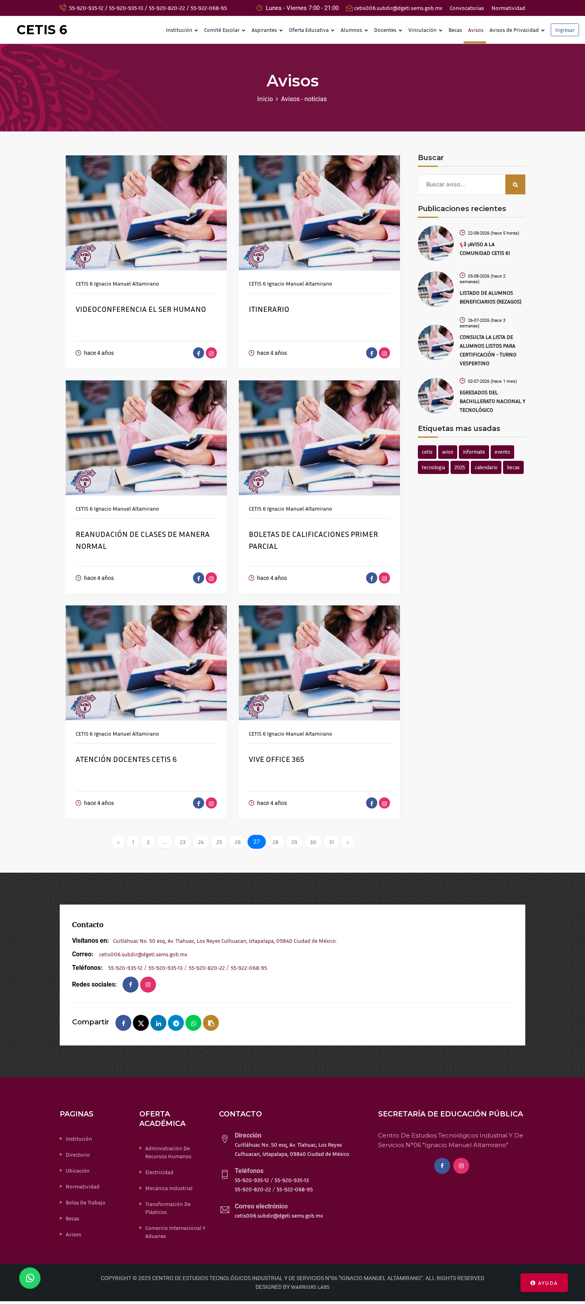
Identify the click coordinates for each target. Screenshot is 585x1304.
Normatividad (508, 7)
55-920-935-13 (126, 7)
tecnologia (433, 467)
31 (331, 841)
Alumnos (352, 29)
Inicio (265, 98)
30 (313, 841)
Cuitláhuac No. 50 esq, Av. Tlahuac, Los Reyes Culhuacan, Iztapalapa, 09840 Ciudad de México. (225, 940)
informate (474, 451)
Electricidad (159, 1172)
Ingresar (565, 29)
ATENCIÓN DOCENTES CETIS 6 (126, 759)
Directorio (78, 1154)
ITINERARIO (269, 308)
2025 (459, 467)
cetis (427, 451)
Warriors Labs (310, 1286)
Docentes (386, 29)
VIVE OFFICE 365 (276, 759)
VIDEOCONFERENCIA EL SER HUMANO (141, 308)
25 (219, 841)
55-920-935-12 (86, 7)
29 (294, 841)
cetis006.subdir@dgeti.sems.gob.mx (398, 7)
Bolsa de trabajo (85, 1202)
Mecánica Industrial (169, 1188)
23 (182, 841)
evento (502, 451)
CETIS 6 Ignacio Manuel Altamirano (117, 283)
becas (513, 467)
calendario (486, 467)
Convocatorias (467, 7)
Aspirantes (265, 29)
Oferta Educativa (309, 29)
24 (201, 841)
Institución (179, 29)
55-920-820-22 (167, 7)
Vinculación (423, 29)
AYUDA (547, 1282)
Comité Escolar (222, 29)
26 (238, 841)
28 (276, 841)
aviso (447, 451)
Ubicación (78, 1170)
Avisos (476, 29)
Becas (455, 29)
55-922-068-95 (209, 7)
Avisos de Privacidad (514, 29)
